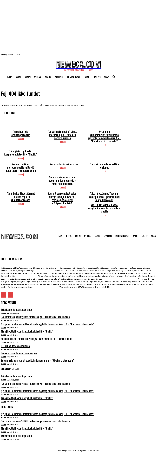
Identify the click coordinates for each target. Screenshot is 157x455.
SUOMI (20, 139)
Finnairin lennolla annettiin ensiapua (104, 166)
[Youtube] (10, 295)
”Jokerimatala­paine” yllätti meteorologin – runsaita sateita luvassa (63, 135)
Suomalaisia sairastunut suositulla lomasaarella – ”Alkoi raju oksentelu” (62, 180)
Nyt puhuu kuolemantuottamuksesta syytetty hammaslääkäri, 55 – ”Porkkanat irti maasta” (104, 136)
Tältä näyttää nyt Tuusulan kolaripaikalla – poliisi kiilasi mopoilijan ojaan (104, 197)
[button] (113, 77)
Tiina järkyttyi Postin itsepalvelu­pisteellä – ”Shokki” (20, 153)
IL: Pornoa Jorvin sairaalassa (62, 164)
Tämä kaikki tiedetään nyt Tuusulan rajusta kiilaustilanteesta (21, 197)
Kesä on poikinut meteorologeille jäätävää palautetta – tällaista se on (21, 168)
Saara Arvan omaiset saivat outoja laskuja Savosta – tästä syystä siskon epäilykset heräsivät (63, 198)
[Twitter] (3, 295)
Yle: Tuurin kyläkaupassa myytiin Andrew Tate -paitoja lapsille (104, 208)
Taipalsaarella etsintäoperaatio (20, 133)
